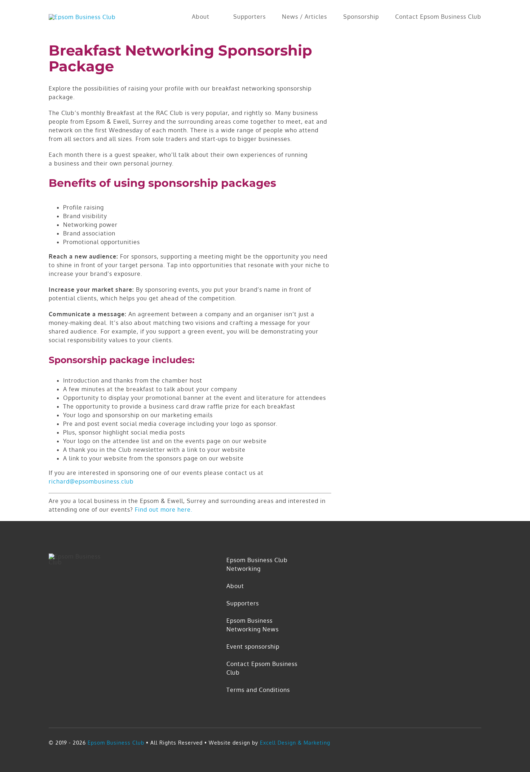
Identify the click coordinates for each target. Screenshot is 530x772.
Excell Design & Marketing (295, 743)
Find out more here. (164, 509)
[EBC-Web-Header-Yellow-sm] (82, 17)
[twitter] (465, 742)
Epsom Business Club (115, 743)
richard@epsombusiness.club (91, 481)
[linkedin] (478, 742)
